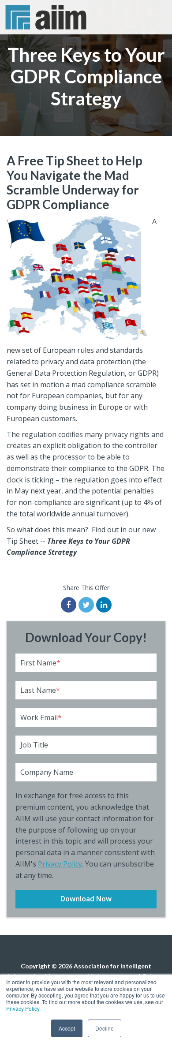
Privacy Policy (60, 864)
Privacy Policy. (23, 1008)
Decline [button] (104, 1028)
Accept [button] (67, 1028)
